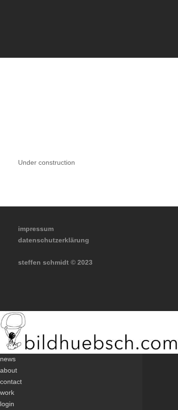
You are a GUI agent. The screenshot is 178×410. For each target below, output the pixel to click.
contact (11, 381)
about (8, 370)
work (7, 392)
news (8, 359)
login (7, 404)
